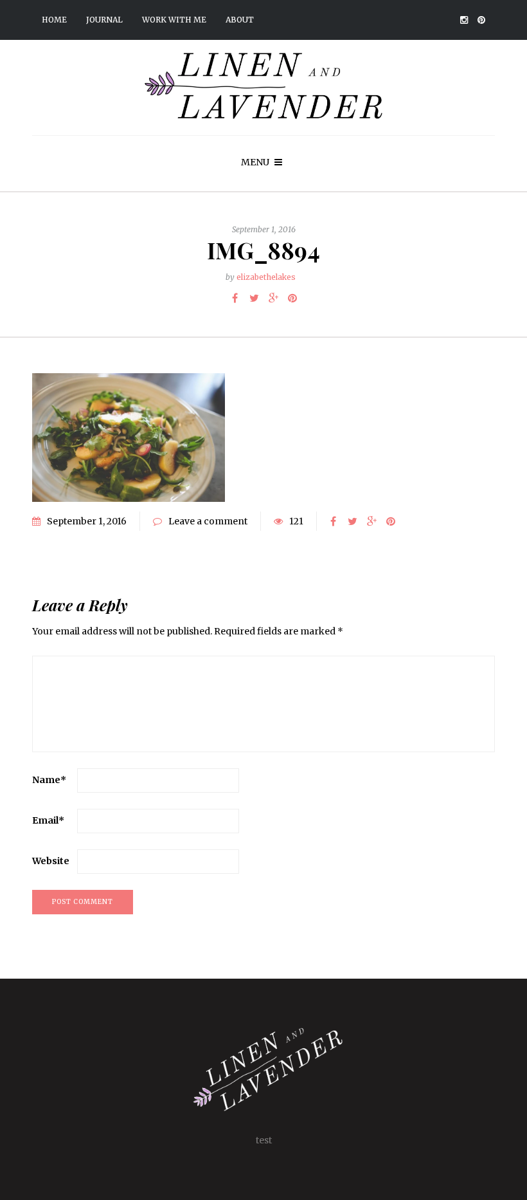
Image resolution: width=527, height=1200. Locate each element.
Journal (104, 19)
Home (54, 19)
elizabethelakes (266, 277)
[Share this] (234, 298)
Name (49, 780)
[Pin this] (292, 298)
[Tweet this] (254, 298)
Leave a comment (207, 521)
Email (48, 820)
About (240, 19)
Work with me (174, 19)
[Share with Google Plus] (273, 298)
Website (50, 861)
